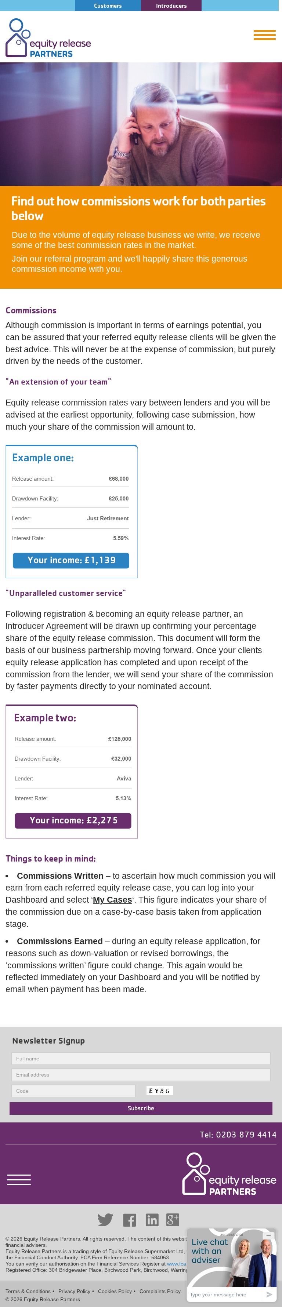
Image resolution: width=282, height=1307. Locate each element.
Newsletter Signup (48, 1040)
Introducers (171, 5)
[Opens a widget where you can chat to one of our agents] (231, 1265)
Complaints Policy (160, 1291)
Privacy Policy (74, 1291)
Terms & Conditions (28, 1291)
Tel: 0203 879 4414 (238, 1135)
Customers (108, 5)
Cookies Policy (115, 1291)
